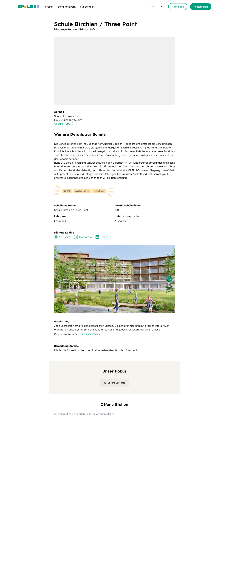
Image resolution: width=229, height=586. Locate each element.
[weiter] (169, 279)
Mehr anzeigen (92, 334)
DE (161, 6)
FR (152, 6)
